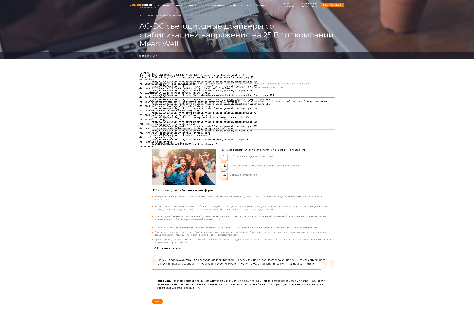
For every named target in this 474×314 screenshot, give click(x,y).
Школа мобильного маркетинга (168, 16)
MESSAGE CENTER (146, 16)
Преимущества (162, 5)
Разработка (261, 5)
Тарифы (233, 5)
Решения (192, 5)
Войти (286, 3)
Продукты (177, 5)
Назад (157, 301)
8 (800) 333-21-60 (309, 3)
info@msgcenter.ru (309, 6)
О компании (246, 5)
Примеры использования (213, 5)
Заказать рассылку (332, 5)
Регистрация (289, 6)
